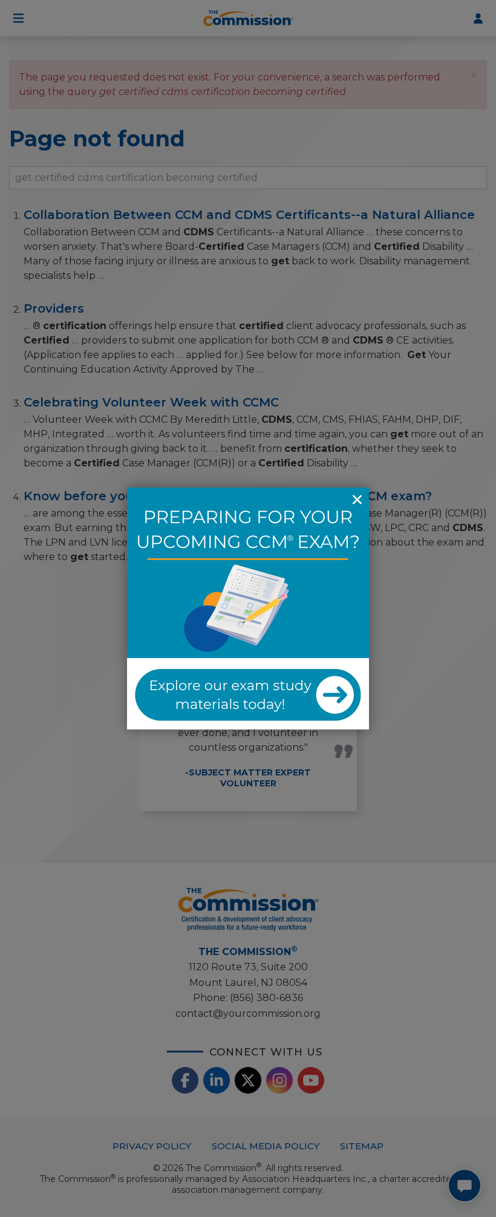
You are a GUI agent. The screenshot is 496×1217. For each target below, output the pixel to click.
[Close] (357, 500)
